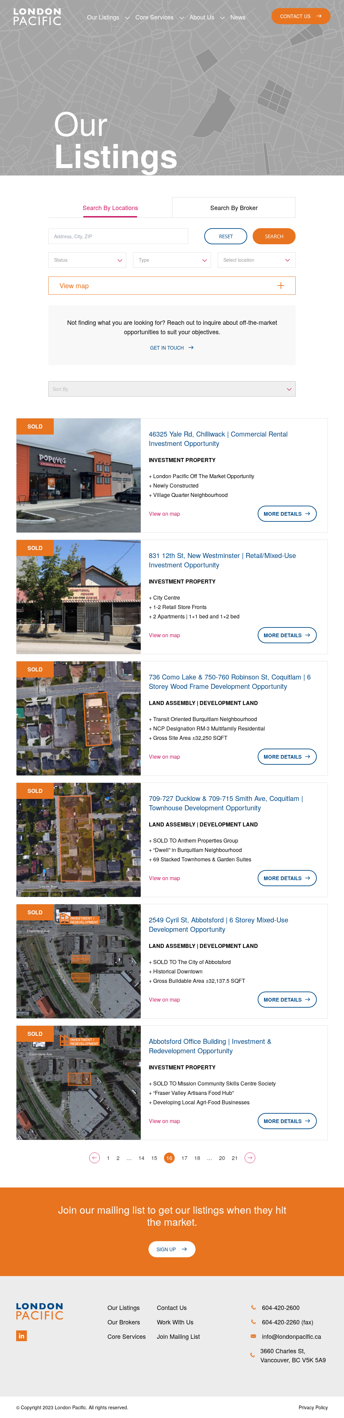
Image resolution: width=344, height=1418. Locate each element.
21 (235, 1158)
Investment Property (182, 460)
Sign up (166, 1249)
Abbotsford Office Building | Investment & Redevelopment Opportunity (210, 1045)
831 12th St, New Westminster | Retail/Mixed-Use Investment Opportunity (222, 560)
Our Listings (103, 16)
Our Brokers (124, 1321)
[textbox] (87, 259)
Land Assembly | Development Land (203, 703)
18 (197, 1158)
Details (291, 513)
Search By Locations (110, 207)
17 (184, 1158)
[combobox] (87, 260)
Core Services (154, 16)
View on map (164, 513)
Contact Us (172, 1307)
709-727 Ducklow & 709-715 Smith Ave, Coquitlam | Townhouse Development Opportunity (226, 803)
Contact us (295, 16)
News (238, 16)
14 (141, 1158)
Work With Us (175, 1321)
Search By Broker (234, 207)
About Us (201, 16)
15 (154, 1158)
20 (222, 1158)
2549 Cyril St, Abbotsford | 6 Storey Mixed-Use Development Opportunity (218, 924)
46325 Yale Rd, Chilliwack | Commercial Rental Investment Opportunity (218, 438)
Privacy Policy (313, 1407)
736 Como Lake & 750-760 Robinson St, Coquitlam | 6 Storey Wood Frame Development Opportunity (230, 681)
